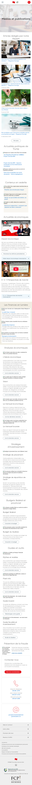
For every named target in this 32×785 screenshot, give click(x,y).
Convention (4, 742)
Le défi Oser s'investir (8, 312)
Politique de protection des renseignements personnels (15, 744)
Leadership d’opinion (8, 325)
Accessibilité (5, 750)
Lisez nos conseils (17, 653)
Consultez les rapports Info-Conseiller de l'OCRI (15, 773)
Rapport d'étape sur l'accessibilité (10, 751)
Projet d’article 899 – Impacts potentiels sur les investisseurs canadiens (13, 164)
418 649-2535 (16, 698)
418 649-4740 (16, 694)
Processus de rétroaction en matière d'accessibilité (14, 753)
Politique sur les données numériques (10, 746)
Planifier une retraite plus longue (14, 189)
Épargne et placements (9, 336)
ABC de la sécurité (6, 748)
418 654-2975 (16, 690)
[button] (16, 725)
